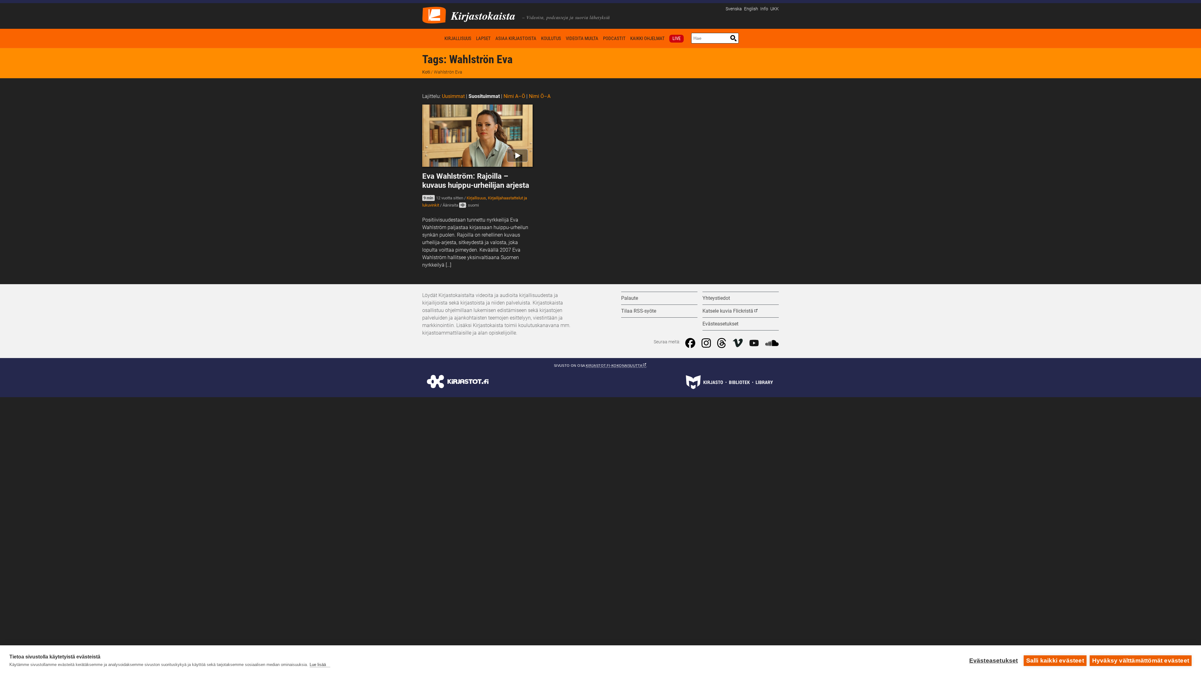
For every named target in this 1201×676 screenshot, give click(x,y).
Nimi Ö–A (539, 96)
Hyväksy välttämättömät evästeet (1140, 660)
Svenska (734, 9)
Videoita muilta (582, 38)
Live (676, 38)
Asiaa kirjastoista (515, 38)
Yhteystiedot (716, 298)
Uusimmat (453, 96)
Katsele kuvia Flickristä (727, 311)
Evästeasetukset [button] (720, 324)
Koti (432, 38)
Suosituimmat (484, 96)
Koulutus (551, 38)
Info (764, 9)
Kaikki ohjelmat (647, 38)
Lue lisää (318, 664)
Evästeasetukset (993, 660)
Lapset (483, 38)
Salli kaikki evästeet (1055, 660)
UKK (774, 9)
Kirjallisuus (457, 38)
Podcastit (614, 38)
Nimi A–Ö (514, 96)
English (751, 9)
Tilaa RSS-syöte (638, 311)
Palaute (629, 298)
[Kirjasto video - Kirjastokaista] (434, 14)
